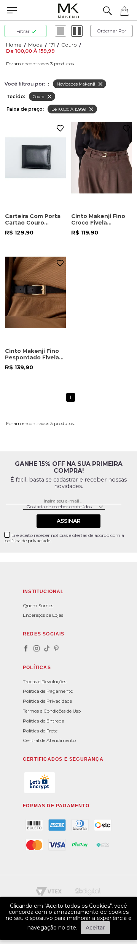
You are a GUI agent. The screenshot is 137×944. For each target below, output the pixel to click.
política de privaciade (28, 540)
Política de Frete (40, 731)
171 (52, 45)
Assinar (69, 520)
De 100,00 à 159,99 (30, 51)
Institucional (43, 591)
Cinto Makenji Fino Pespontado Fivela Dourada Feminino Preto (32, 354)
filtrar (23, 31)
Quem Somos (38, 605)
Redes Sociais (44, 634)
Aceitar (95, 927)
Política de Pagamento (48, 691)
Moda (35, 45)
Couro (69, 45)
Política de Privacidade (47, 701)
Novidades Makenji (76, 84)
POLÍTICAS (37, 667)
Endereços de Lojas (43, 615)
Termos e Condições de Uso (52, 711)
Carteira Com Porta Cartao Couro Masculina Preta (33, 219)
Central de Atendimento (49, 740)
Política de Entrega (43, 721)
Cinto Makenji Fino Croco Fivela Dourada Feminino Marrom (98, 219)
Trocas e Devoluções (44, 681)
